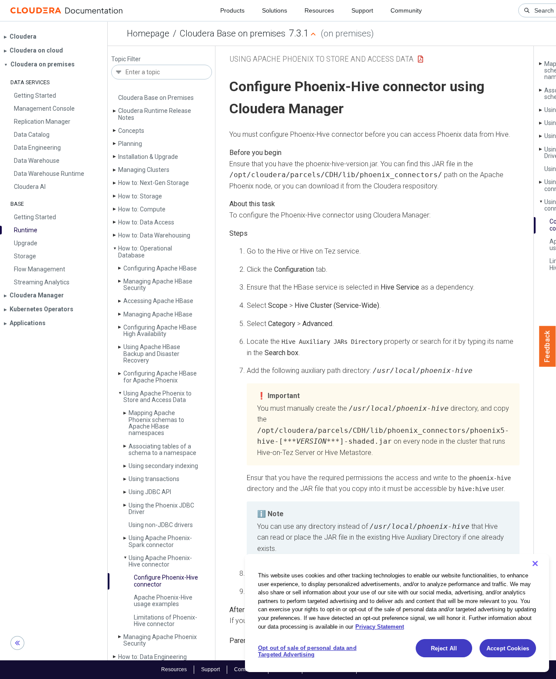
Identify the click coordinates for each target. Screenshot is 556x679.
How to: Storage (140, 196)
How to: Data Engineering (152, 656)
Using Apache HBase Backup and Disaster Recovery (151, 353)
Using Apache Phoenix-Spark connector (160, 541)
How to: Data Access (146, 222)
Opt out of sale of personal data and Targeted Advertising (307, 651)
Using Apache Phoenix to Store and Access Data (157, 396)
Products (232, 10)
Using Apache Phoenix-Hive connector (160, 561)
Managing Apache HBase (157, 314)
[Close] (535, 563)
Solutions (274, 10)
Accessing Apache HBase (158, 300)
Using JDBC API (150, 491)
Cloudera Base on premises (232, 33)
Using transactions (154, 478)
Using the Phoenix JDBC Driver (161, 508)
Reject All (444, 648)
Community (406, 10)
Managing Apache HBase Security (157, 284)
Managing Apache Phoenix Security (160, 640)
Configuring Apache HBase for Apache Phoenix (160, 376)
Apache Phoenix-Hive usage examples (163, 600)
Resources (319, 10)
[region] (397, 613)
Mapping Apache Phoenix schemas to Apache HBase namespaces (156, 422)
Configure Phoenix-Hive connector (166, 580)
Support (362, 10)
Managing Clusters (143, 169)
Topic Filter (126, 59)
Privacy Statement (379, 626)
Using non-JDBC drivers (161, 524)
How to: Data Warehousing (154, 235)
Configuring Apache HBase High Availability (160, 330)
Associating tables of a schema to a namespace (162, 449)
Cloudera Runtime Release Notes (154, 114)
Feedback (547, 346)
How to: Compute (141, 209)
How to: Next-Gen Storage (153, 182)
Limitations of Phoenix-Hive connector (165, 620)
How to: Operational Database (145, 251)
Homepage (148, 33)
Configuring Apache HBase (160, 268)
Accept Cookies (507, 648)
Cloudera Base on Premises (156, 97)
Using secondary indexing (163, 465)
